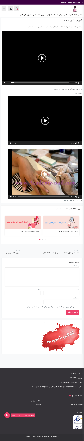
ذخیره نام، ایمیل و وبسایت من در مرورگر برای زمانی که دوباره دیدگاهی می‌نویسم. (50, 307)
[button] (42, 58)
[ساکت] (76, 83)
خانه (81, 400)
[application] (42, 58)
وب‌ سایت (76, 298)
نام (78, 289)
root (61, 27)
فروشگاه (38, 404)
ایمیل (38, 289)
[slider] (40, 82)
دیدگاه (76, 266)
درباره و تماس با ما (76, 404)
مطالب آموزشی (41, 27)
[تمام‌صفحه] (79, 83)
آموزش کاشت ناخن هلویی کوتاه (29, 231)
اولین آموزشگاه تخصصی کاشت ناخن (70, 2)
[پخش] (5, 83)
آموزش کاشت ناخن (50, 27)
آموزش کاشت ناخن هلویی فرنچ (68, 231)
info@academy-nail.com (69, 382)
